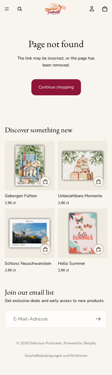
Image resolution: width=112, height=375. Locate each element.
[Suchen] (19, 8)
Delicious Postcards (46, 343)
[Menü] (7, 9)
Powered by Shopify (80, 343)
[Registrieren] (98, 319)
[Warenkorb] (104, 8)
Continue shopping (56, 87)
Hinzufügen (50, 181)
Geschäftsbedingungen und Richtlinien (56, 355)
